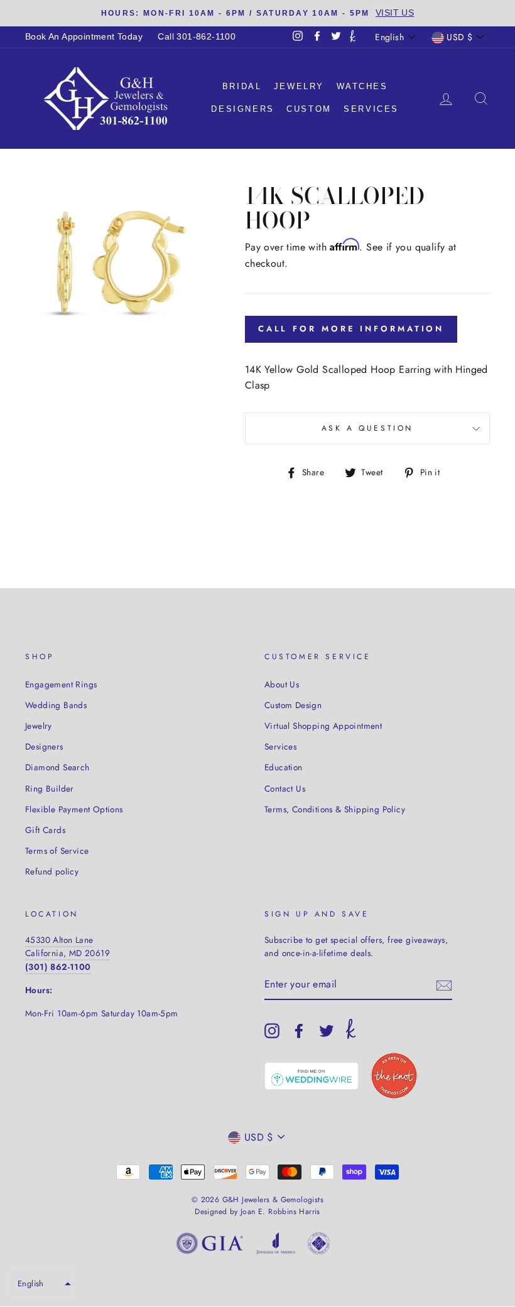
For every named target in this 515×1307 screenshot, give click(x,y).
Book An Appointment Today (84, 36)
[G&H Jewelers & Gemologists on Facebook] (298, 1030)
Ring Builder (49, 788)
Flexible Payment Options (74, 809)
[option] (257, 13)
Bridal (242, 86)
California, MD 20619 (67, 953)
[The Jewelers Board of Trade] (319, 1245)
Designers (242, 109)
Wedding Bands (56, 705)
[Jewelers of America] (275, 1245)
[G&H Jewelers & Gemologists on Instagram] (271, 1030)
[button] (42, 1284)
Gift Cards (45, 830)
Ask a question (367, 428)
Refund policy (52, 871)
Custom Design (293, 705)
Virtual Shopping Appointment (323, 725)
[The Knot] (353, 37)
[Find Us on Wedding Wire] (311, 1076)
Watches (362, 86)
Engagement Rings (61, 684)
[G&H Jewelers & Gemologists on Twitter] (326, 1030)
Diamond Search (57, 767)
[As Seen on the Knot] (394, 1075)
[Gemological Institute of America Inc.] (210, 1245)
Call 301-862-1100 (197, 36)
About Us (281, 684)
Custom (309, 109)
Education (283, 767)
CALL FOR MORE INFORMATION (351, 329)
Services (371, 109)
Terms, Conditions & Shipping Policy (334, 809)
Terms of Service (57, 850)
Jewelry (299, 86)
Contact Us (284, 788)
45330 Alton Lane (59, 939)
